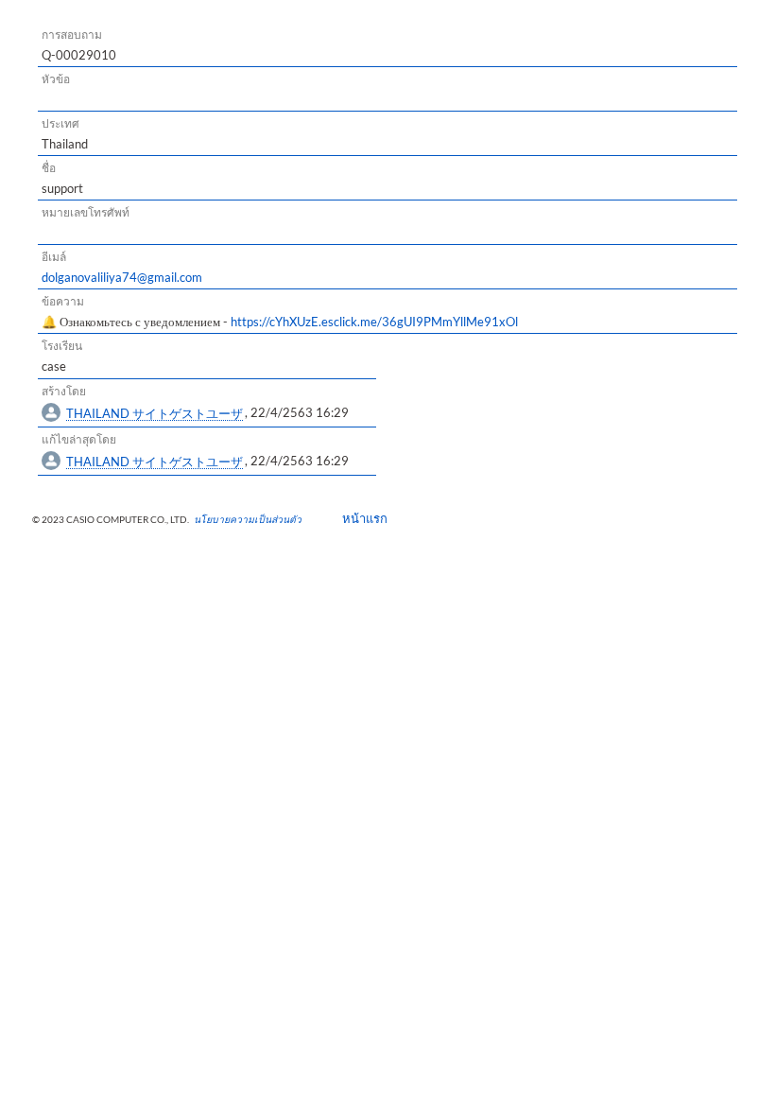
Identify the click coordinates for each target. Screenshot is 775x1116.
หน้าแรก (359, 518)
